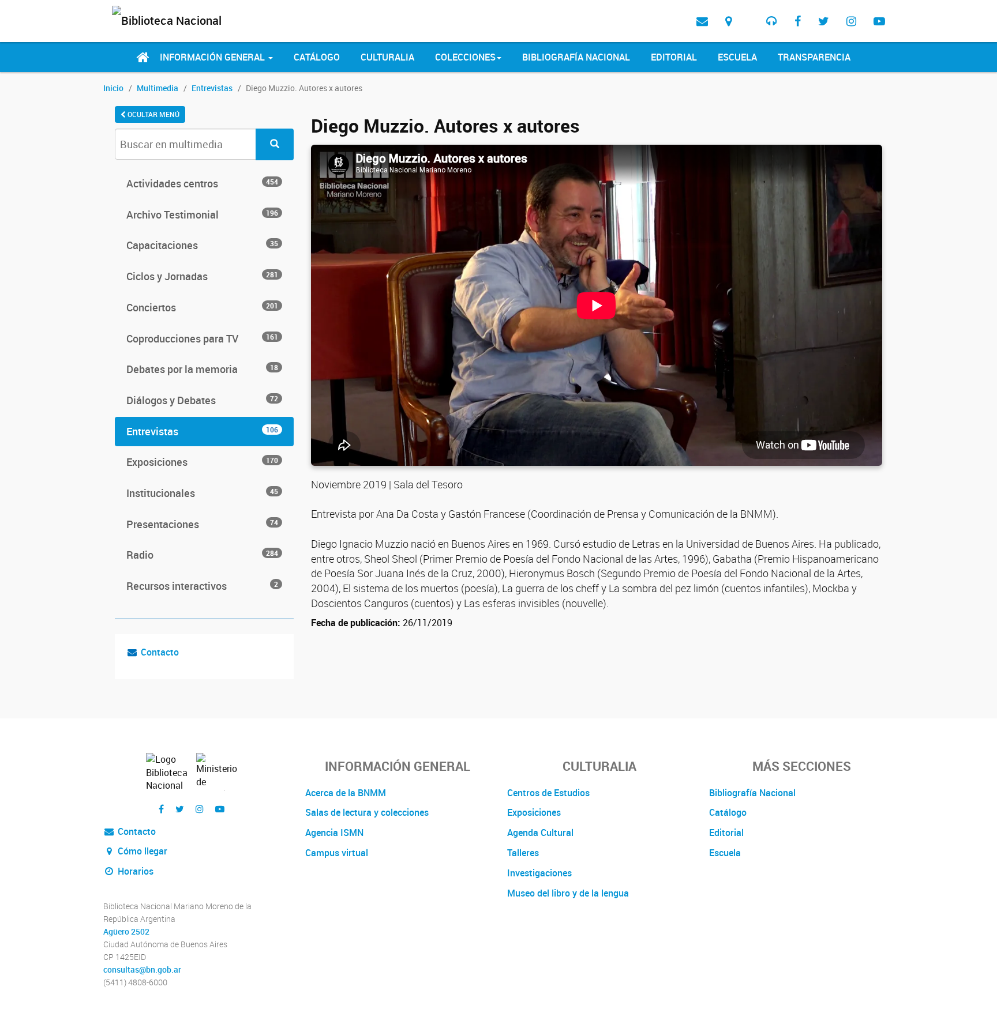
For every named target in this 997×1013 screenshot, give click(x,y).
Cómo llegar (141, 851)
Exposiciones (202, 462)
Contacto (160, 652)
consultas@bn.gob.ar (142, 970)
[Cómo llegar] (728, 21)
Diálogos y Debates (202, 400)
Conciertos (202, 307)
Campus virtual (336, 852)
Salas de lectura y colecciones (367, 812)
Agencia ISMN (334, 832)
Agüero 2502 (126, 932)
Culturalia (387, 57)
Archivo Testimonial (202, 214)
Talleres (523, 852)
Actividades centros (202, 183)
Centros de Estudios (548, 792)
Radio (202, 555)
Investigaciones (539, 873)
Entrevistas (212, 87)
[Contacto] (702, 21)
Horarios (134, 871)
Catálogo (317, 57)
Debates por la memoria (202, 369)
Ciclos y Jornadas (202, 276)
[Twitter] (823, 21)
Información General (213, 57)
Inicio (113, 87)
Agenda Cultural (540, 832)
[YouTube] (879, 21)
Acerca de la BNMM (345, 792)
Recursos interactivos (202, 586)
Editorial (674, 57)
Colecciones (465, 57)
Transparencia (814, 57)
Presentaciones (202, 524)
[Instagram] (851, 21)
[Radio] (772, 21)
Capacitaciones (202, 245)
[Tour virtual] (749, 12)
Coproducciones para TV (202, 338)
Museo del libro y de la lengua (568, 893)
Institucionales (202, 493)
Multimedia (157, 87)
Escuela (737, 57)
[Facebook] (797, 21)
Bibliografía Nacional (576, 57)
